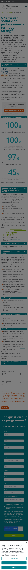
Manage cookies (14, 558)
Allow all (14, 567)
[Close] (26, 542)
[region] (14, 555)
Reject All (14, 563)
